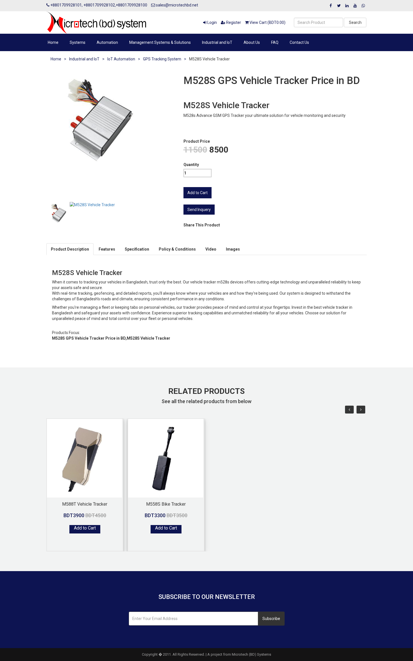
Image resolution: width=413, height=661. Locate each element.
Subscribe (271, 618)
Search (355, 22)
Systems (77, 42)
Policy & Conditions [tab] (177, 249)
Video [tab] (210, 249)
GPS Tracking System (162, 59)
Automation (107, 42)
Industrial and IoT (217, 42)
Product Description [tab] (70, 249)
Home (53, 42)
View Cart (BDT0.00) (267, 22)
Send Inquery (199, 209)
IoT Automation (121, 59)
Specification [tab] (137, 249)
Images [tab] (233, 249)
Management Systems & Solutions (160, 42)
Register (233, 22)
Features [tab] (107, 249)
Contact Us (299, 42)
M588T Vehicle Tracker (84, 503)
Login (211, 22)
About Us (252, 42)
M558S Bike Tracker (166, 503)
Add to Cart (85, 528)
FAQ (274, 42)
